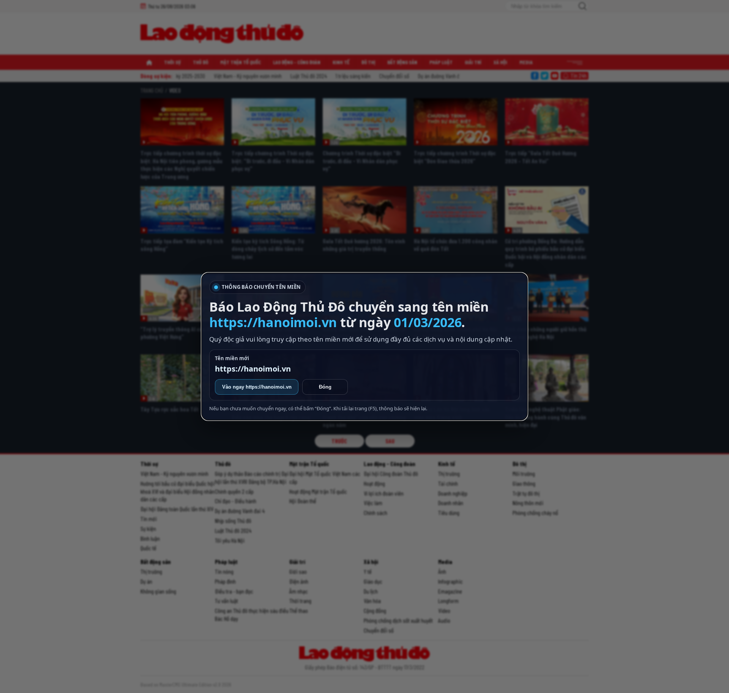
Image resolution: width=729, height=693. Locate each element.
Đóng (325, 387)
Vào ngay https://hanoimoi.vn (257, 387)
